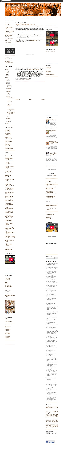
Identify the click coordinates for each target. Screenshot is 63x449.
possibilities (18, 41)
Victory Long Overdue (9, 211)
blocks (51, 408)
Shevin (50, 425)
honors (56, 416)
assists (57, 407)
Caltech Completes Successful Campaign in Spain (53, 142)
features (56, 413)
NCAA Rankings (8, 285)
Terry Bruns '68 (7, 131)
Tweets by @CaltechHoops (50, 25)
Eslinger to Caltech (8, 249)
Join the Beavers (8, 24)
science (47, 425)
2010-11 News (7, 333)
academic (53, 406)
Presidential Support (8, 199)
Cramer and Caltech (8, 220)
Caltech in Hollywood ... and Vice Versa (25, 24)
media (53, 419)
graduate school (48, 415)
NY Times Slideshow (49, 189)
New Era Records (29, 17)
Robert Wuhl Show (49, 181)
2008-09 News (7, 339)
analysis (51, 407)
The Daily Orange (8, 171)
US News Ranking (8, 40)
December (9, 85)
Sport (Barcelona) (8, 157)
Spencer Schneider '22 (9, 148)
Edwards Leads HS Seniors (10, 236)
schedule (53, 424)
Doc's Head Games (8, 286)
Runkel (50, 424)
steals (46, 426)
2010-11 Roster (7, 332)
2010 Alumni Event (49, 218)
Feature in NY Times (49, 188)
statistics (56, 425)
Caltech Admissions (8, 26)
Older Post (43, 99)
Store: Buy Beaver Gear (48, 17)
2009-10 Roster (7, 334)
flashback (47, 414)
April (8, 116)
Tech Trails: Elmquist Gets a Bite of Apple (11, 113)
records (56, 423)
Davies (47, 411)
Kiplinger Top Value (8, 36)
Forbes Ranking (8, 42)
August (8, 91)
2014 (7, 77)
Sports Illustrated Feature (9, 155)
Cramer (56, 410)
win (51, 427)
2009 (7, 123)
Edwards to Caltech (8, 235)
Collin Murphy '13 (8, 319)
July (8, 93)
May (8, 96)
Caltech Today (7, 279)
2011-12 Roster (7, 329)
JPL (50, 419)
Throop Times (48, 72)
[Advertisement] (50, 96)
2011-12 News (7, 330)
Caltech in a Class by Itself (10, 34)
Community (22, 17)
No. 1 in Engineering (8, 35)
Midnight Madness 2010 (50, 214)
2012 (7, 80)
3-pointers (49, 406)
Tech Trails (54, 426)
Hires (46, 416)
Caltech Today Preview (9, 204)
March (8, 118)
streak (48, 426)
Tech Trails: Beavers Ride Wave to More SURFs (11, 99)
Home (6, 17)
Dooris (50, 411)
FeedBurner (54, 175)
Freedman (50, 414)
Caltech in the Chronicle (9, 197)
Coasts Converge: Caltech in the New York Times (52, 153)
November (9, 86)
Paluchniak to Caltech (9, 221)
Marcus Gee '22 (8, 147)
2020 (7, 67)
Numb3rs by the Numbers (38, 27)
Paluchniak (54, 421)
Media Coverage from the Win (51, 183)
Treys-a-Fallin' (48, 217)
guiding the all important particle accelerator (32, 30)
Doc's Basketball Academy (50, 74)
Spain (53, 425)
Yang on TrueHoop (8, 231)
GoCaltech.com (48, 67)
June (8, 94)
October (8, 88)
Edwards (55, 411)
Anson (54, 407)
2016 (7, 74)
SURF (51, 426)
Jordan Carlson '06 (8, 138)
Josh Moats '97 (7, 134)
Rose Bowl (47, 424)
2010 (7, 83)
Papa (57, 421)
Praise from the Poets (9, 200)
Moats (50, 420)
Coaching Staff (48, 71)
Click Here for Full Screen (50, 51)
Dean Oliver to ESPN (9, 196)
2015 (7, 75)
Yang (53, 427)
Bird (49, 408)
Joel (48, 419)
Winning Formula (8, 175)
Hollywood (52, 416)
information (48, 417)
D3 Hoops (7, 283)
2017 (7, 72)
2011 (7, 82)
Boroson (54, 408)
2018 (7, 71)
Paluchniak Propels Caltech (10, 201)
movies (53, 420)
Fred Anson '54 (7, 129)
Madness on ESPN (8, 219)
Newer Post (18, 99)
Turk (57, 426)
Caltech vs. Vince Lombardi (50, 187)
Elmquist (48, 413)
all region (56, 406)
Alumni (16, 17)
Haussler (52, 415)
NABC (47, 421)
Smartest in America (8, 32)
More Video (36, 17)
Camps (40, 17)
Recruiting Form (48, 68)
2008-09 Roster (7, 337)
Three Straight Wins (8, 203)
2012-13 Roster (7, 326)
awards (47, 408)
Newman (49, 421)
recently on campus (33, 40)
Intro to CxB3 (11, 17)
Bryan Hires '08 (7, 140)
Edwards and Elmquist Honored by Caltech (10, 103)
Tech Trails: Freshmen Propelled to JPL (10, 107)
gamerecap (55, 414)
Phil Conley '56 (7, 130)
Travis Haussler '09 (8, 141)
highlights (56, 415)
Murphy (56, 420)
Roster (47, 70)
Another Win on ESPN (9, 212)
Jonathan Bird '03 (8, 137)
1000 (46, 406)
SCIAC (56, 424)
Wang (49, 427)
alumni (48, 407)
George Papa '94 (8, 133)
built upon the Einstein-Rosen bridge (33, 69)
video (47, 427)
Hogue (49, 416)
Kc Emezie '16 (7, 145)
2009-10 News (7, 336)
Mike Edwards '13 (8, 144)
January (8, 121)
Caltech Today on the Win (9, 192)
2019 (7, 69)
